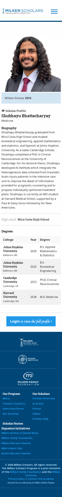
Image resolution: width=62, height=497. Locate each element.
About (6, 398)
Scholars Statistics (14, 403)
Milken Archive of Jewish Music (20, 433)
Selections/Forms (13, 408)
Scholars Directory (43, 398)
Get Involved (10, 413)
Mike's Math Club (11, 448)
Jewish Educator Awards (15, 453)
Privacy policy (16, 478)
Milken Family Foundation (17, 438)
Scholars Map (40, 418)
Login (30, 321)
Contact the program (41, 478)
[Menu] (54, 12)
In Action (38, 403)
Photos (36, 408)
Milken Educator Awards (16, 443)
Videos (36, 413)
